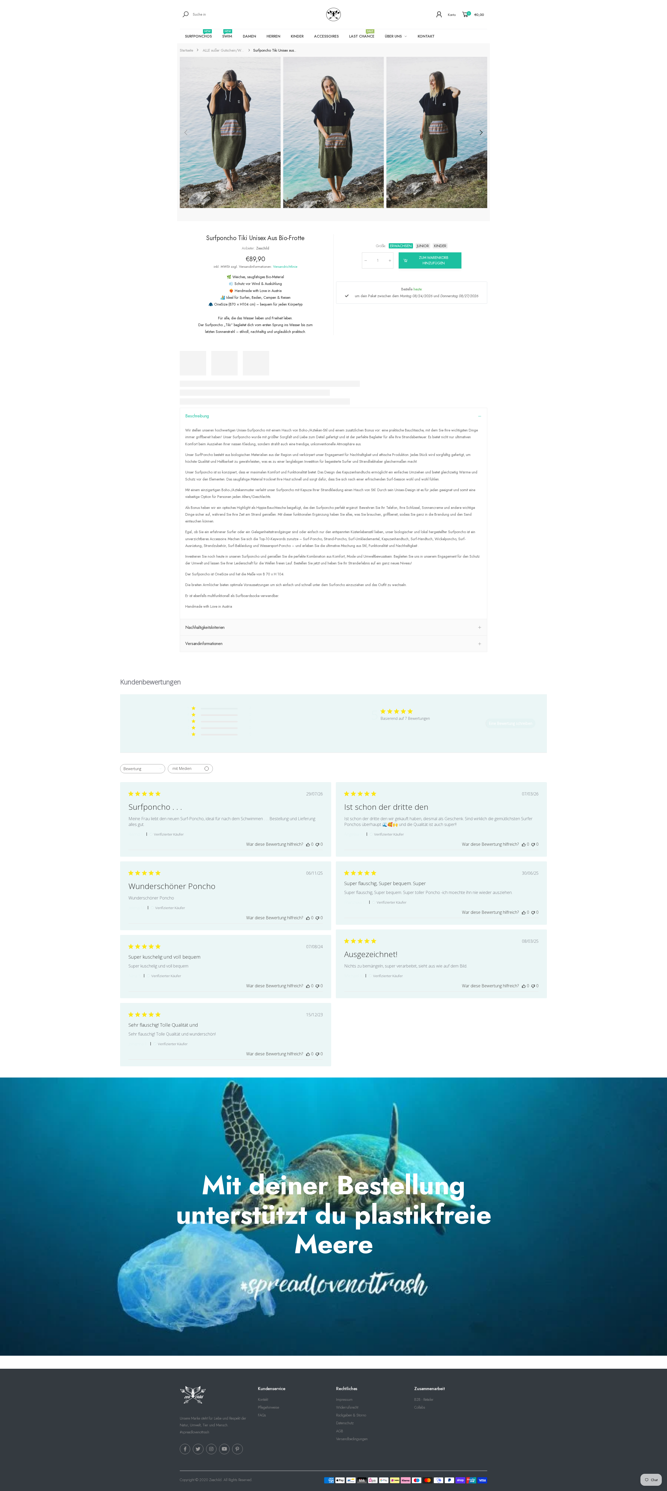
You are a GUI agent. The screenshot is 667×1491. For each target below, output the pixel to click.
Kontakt (263, 1399)
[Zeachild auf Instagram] (211, 1449)
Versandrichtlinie (285, 266)
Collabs (419, 1407)
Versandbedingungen (352, 1438)
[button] (481, 132)
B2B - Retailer (424, 1399)
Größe (381, 246)
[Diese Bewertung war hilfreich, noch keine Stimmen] (308, 844)
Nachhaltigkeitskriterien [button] (205, 627)
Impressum (344, 1399)
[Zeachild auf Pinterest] (237, 1449)
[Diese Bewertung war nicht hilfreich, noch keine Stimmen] (317, 844)
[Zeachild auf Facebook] (185, 1449)
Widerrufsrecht (347, 1407)
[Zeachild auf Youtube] (224, 1449)
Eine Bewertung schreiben (510, 723)
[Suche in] (186, 14)
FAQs (262, 1415)
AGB (339, 1431)
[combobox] (142, 768)
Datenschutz (345, 1423)
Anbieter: (249, 248)
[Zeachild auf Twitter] (198, 1449)
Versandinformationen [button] (204, 644)
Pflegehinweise (268, 1407)
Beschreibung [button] (197, 416)
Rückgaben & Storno (351, 1415)
